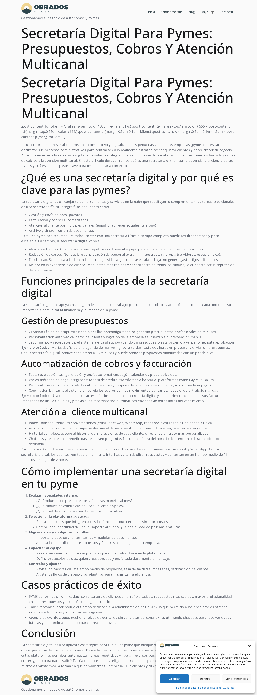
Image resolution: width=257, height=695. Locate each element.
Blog (191, 12)
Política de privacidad (209, 687)
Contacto (226, 12)
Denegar (205, 679)
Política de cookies (186, 687)
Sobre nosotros (171, 12)
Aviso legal (229, 687)
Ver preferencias (236, 679)
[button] (249, 646)
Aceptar (174, 679)
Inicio (151, 12)
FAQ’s (204, 12)
